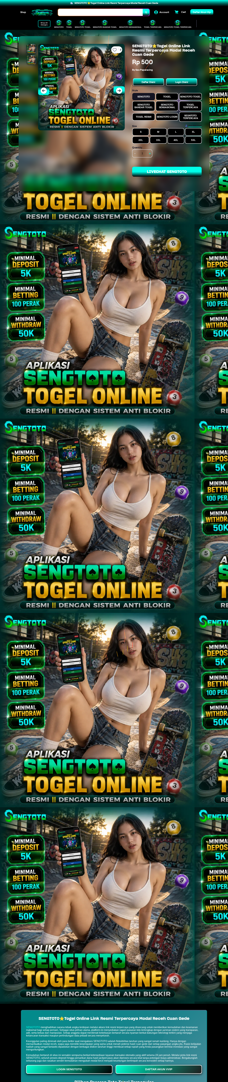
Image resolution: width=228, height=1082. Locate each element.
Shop (23, 12)
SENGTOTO (33, 1027)
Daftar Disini (148, 82)
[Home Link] (42, 12)
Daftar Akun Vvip (158, 1069)
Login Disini (181, 82)
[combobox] (100, 12)
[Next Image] (119, 90)
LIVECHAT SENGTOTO (167, 171)
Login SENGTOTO (69, 1069)
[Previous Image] (43, 90)
